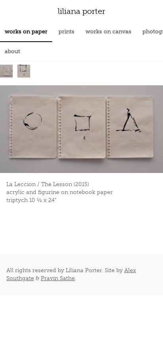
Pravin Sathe (58, 278)
